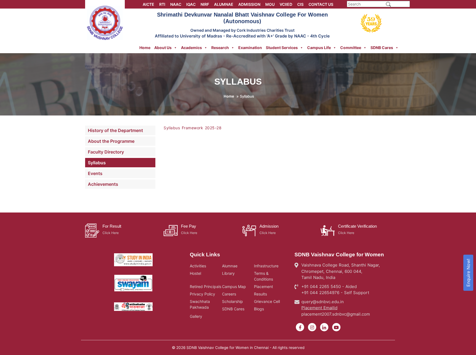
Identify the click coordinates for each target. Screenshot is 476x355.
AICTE (148, 4)
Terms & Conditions (263, 276)
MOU (270, 4)
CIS (300, 4)
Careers (229, 294)
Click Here (110, 233)
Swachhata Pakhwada (200, 304)
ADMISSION (249, 4)
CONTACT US (321, 4)
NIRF (205, 4)
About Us (163, 47)
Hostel (195, 273)
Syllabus (97, 162)
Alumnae (229, 265)
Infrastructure (266, 265)
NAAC (175, 4)
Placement (263, 286)
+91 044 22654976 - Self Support (335, 292)
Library (228, 273)
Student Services (282, 47)
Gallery (196, 316)
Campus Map (234, 286)
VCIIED (286, 4)
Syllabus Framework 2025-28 (192, 127)
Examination (250, 47)
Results (260, 294)
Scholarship (232, 301)
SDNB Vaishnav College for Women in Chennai (227, 347)
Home (144, 47)
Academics (191, 47)
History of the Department (115, 130)
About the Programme (111, 141)
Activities (198, 265)
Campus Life (319, 47)
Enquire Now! (468, 273)
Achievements (103, 184)
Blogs (259, 308)
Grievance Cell (267, 301)
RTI (162, 4)
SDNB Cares (381, 47)
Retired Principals (205, 286)
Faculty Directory (106, 152)
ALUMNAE (223, 4)
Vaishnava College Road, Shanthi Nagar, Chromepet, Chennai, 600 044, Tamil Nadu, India (340, 271)
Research (220, 47)
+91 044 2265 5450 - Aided (329, 286)
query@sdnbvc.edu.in (322, 301)
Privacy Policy (202, 294)
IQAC (191, 4)
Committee (350, 47)
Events (95, 173)
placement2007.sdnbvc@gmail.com (335, 314)
